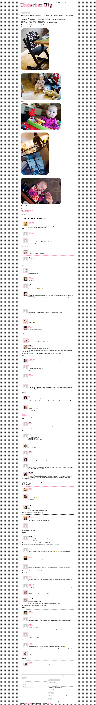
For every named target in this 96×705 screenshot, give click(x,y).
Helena (29, 374)
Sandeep (50, 682)
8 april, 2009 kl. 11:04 (30, 625)
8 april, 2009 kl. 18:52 (30, 465)
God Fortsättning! (55, 685)
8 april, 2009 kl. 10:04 (30, 644)
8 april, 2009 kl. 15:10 (30, 517)
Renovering (30, 210)
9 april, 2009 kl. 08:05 (30, 360)
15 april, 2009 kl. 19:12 (31, 223)
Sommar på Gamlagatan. (58, 687)
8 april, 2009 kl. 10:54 (30, 634)
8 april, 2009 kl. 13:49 (30, 549)
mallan (29, 232)
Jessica (30, 239)
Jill (29, 556)
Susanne (30, 624)
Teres (29, 365)
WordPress (49, 703)
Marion (23, 414)
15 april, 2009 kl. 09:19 (31, 233)
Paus (53, 689)
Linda (29, 269)
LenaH (29, 405)
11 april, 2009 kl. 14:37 (31, 258)
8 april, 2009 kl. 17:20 (30, 489)
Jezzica (30, 643)
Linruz (29, 652)
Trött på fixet (25, 13)
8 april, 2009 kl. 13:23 (30, 557)
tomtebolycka (31, 222)
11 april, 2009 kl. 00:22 (31, 278)
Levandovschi (51, 687)
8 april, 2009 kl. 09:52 (30, 653)
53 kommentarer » (26, 211)
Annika (29, 444)
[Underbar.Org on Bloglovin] (25, 214)
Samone (30, 319)
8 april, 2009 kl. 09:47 (30, 663)
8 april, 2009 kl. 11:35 (30, 612)
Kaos (54, 682)
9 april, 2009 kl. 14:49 (30, 327)
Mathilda (30, 662)
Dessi (29, 277)
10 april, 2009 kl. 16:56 (31, 285)
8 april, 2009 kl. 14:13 (30, 537)
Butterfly (50, 689)
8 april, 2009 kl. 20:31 (30, 423)
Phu (41, 703)
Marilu (49, 685)
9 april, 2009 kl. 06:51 (30, 375)
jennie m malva (31, 292)
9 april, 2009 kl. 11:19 (30, 346)
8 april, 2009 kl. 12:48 (30, 577)
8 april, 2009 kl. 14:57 (30, 525)
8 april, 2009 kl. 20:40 (24, 415)
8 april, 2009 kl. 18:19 (30, 473)
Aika (29, 396)
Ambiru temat (30, 703)
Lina (29, 458)
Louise (29, 464)
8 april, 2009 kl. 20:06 (30, 435)
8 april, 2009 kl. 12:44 (30, 585)
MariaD (29, 576)
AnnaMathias (31, 584)
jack (29, 339)
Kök (26, 210)
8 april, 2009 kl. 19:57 (30, 452)
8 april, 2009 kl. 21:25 (30, 397)
